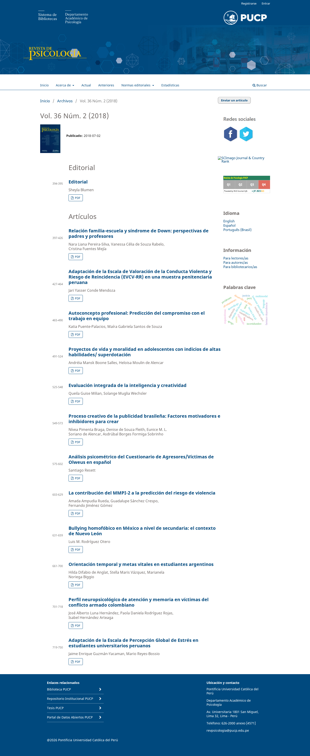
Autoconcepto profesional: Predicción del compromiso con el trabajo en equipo (137, 315)
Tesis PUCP (55, 708)
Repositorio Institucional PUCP (70, 698)
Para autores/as (235, 262)
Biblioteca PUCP (59, 689)
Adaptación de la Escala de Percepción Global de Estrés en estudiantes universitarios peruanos (133, 643)
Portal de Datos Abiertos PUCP (70, 717)
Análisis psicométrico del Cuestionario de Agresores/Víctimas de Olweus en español (141, 459)
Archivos (65, 100)
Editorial (78, 182)
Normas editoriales (136, 85)
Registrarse (248, 3)
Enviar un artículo (234, 100)
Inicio (44, 85)
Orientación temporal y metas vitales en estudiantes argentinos (141, 564)
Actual (86, 85)
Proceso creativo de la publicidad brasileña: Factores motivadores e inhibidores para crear (144, 418)
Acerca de (64, 85)
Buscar (261, 85)
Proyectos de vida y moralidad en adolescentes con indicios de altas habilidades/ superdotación (145, 352)
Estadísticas (170, 85)
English (229, 221)
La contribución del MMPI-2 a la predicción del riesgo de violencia (142, 493)
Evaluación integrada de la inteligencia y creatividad (128, 385)
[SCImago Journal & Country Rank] (244, 161)
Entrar (266, 3)
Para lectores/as (235, 258)
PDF (77, 198)
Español (229, 225)
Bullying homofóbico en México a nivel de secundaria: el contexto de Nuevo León (142, 531)
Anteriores (106, 85)
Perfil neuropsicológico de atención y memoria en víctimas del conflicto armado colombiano (139, 602)
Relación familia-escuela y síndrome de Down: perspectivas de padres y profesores (139, 233)
